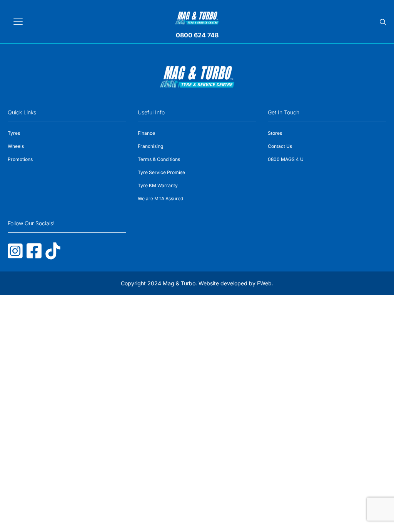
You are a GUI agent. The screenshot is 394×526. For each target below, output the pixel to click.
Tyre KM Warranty (158, 185)
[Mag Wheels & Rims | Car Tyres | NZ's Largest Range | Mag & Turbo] (197, 16)
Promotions (20, 159)
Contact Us (280, 146)
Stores (275, 133)
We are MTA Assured (160, 198)
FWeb (264, 283)
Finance (146, 133)
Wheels (16, 146)
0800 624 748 (197, 35)
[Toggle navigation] (18, 21)
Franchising (150, 146)
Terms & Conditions (159, 159)
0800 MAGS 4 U (286, 159)
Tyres (14, 133)
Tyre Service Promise (161, 172)
